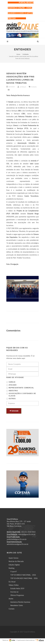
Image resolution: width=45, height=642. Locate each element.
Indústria (13, 391)
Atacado (12, 385)
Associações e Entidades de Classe (22, 395)
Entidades (26, 54)
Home (18, 54)
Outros (12, 398)
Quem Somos (13, 558)
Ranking (11, 568)
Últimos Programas (17, 595)
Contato (11, 609)
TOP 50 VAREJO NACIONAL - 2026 (23, 575)
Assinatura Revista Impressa (20, 602)
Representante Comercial (21, 388)
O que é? (13, 571)
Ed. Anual (12, 582)
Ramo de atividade (15, 377)
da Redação (22, 86)
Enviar (14, 411)
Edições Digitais (14, 565)
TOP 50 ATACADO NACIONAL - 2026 (24, 578)
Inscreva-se (14, 592)
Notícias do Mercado (16, 561)
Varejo (12, 382)
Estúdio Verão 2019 (17, 588)
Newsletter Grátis (16, 605)
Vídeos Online (13, 585)
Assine (11, 599)
